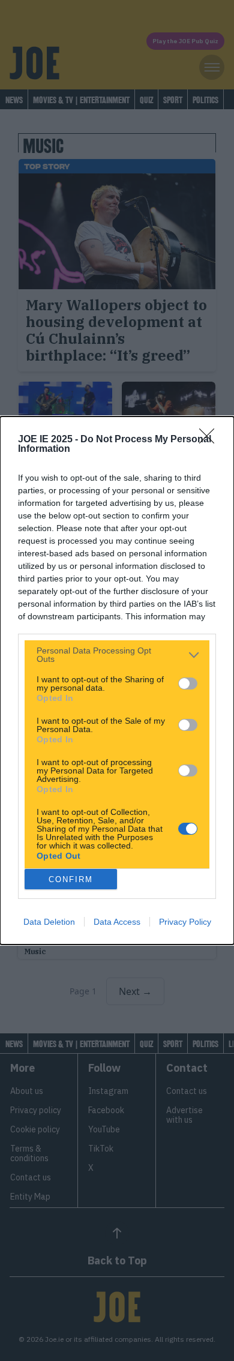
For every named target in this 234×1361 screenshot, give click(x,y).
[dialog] (117, 680)
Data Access (117, 922)
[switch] (187, 683)
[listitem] (117, 654)
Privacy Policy (185, 922)
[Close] (210, 439)
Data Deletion (49, 922)
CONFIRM (71, 879)
